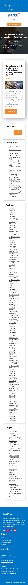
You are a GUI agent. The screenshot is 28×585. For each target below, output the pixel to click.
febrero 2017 (13, 356)
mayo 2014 (12, 418)
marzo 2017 (12, 355)
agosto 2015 (12, 390)
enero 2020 (12, 293)
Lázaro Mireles (13, 163)
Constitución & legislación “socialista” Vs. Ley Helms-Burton (13, 70)
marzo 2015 (12, 399)
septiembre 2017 (14, 343)
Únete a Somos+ (14, 491)
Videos (11, 195)
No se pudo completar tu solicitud (13, 469)
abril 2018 (12, 330)
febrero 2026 (13, 218)
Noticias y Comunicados (8, 558)
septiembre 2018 (14, 321)
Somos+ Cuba (13, 185)
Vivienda (11, 196)
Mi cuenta (12, 463)
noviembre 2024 (14, 233)
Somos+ (7, 514)
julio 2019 (11, 302)
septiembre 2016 (14, 366)
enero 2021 (12, 274)
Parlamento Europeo (15, 170)
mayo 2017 (12, 351)
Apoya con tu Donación (13, 432)
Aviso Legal (12, 435)
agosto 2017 (12, 345)
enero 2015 (12, 403)
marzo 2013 (12, 420)
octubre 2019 (13, 297)
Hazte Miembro (14, 24)
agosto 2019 (12, 300)
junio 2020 (12, 283)
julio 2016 (11, 369)
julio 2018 (11, 325)
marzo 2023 (12, 248)
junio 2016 (12, 371)
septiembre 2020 (14, 280)
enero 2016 (12, 381)
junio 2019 (12, 304)
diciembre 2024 (14, 231)
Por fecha (13, 45)
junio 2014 (12, 416)
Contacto (12, 497)
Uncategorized (13, 193)
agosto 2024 (13, 239)
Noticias (11, 472)
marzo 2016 (12, 377)
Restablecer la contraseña (13, 486)
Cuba (10, 148)
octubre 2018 (13, 319)
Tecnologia (12, 189)
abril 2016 (12, 375)
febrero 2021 (13, 272)
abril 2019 (12, 308)
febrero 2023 (13, 250)
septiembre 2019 (14, 298)
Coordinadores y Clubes (8, 553)
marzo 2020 (12, 289)
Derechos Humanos (15, 157)
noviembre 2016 (14, 362)
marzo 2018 (12, 332)
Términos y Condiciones (8, 574)
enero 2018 (12, 336)
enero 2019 (12, 313)
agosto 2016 (12, 368)
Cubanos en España (15, 150)
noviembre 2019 (14, 295)
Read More (11, 111)
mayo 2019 (12, 306)
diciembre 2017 (13, 338)
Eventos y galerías (14, 450)
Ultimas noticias (14, 191)
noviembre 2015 (14, 384)
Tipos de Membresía (15, 489)
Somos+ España (14, 187)
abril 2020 (12, 287)
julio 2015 (11, 392)
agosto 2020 (13, 282)
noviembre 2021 (14, 257)
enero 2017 (12, 358)
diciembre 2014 (13, 405)
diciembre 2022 (13, 252)
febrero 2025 (13, 227)
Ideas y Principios (14, 456)
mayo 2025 (12, 224)
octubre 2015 (13, 386)
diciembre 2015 (13, 383)
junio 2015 (12, 394)
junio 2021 (12, 265)
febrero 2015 (13, 401)
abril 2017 (12, 353)
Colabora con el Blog (15, 439)
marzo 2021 (12, 270)
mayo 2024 (12, 244)
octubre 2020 (13, 278)
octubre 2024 (13, 235)
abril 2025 (12, 225)
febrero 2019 (13, 311)
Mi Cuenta (12, 465)
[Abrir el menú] (14, 20)
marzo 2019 (12, 310)
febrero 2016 (13, 379)
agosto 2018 (12, 323)
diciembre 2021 (13, 255)
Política (5, 45)
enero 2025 (12, 229)
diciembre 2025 (14, 220)
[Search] (18, 132)
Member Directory (14, 461)
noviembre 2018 (14, 317)
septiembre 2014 (14, 411)
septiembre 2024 (14, 237)
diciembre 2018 (13, 315)
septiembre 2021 (14, 261)
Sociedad (21, 45)
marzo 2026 (12, 216)
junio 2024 (12, 242)
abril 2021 (12, 268)
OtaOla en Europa (14, 167)
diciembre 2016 (13, 360)
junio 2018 (12, 326)
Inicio (3, 538)
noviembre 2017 (14, 340)
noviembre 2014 (14, 407)
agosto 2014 (12, 412)
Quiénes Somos (6, 540)
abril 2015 (12, 398)
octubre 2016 (13, 364)
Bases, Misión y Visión (15, 437)
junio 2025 (12, 222)
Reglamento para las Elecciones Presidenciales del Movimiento (15, 481)
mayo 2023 (12, 246)
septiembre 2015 (14, 388)
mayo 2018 (12, 328)
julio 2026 (12, 209)
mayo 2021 (12, 267)
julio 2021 (11, 263)
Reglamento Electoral (8, 560)
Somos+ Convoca (14, 182)
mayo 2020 (12, 285)
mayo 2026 (12, 212)
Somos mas (6, 47)
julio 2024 (12, 240)
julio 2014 (11, 414)
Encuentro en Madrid (15, 448)
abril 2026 (12, 214)
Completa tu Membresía (13, 442)
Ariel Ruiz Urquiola (14, 146)
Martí (10, 165)
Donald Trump (13, 161)
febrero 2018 (13, 334)
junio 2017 (12, 349)
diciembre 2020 (14, 276)
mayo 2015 (12, 396)
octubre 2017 (13, 341)
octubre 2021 (13, 259)
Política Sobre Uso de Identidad (10, 569)
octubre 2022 (13, 254)
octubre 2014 (13, 409)
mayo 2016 (12, 373)
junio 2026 (12, 210)
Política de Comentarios (13, 475)
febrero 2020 (13, 291)
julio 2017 (11, 347)
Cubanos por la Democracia (13, 154)
